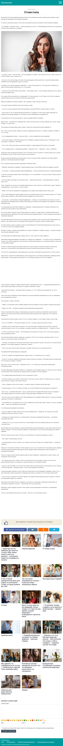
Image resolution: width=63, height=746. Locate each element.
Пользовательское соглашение (45, 742)
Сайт (43, 723)
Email (23, 723)
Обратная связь (11, 742)
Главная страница (31, 9)
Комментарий (5, 703)
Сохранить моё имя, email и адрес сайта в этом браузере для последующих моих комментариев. (28, 728)
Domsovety (6, 2)
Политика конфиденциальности (26, 742)
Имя (2, 723)
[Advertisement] (31, 271)
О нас (2, 742)
